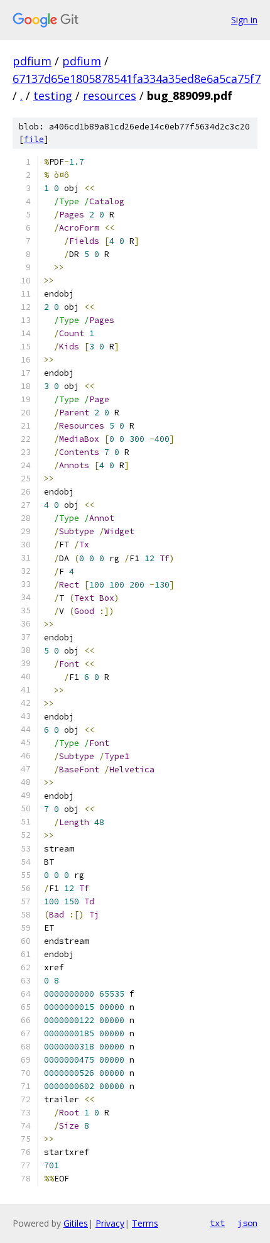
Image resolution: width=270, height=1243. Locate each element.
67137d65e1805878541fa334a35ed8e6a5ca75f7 (137, 78)
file (34, 139)
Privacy (109, 1223)
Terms (145, 1223)
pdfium (32, 60)
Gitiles (75, 1223)
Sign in (244, 20)
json (247, 1223)
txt (217, 1223)
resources (109, 95)
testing (52, 95)
